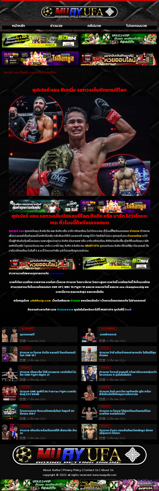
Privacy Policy (72, 470)
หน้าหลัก (18, 25)
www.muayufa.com (104, 475)
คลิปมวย (94, 25)
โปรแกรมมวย (136, 25)
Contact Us (91, 470)
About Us (107, 470)
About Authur (52, 470)
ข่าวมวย (56, 25)
